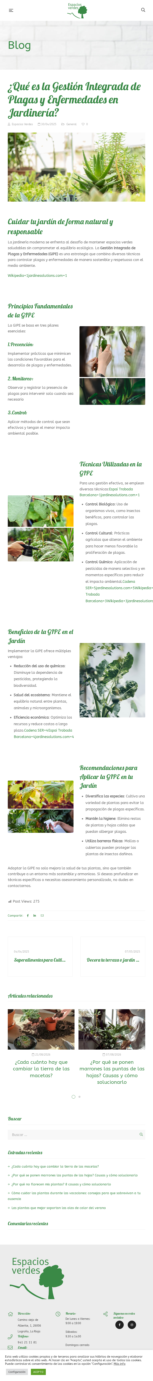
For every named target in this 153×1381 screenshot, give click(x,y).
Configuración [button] (17, 1371)
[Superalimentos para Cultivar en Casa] (40, 957)
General (71, 124)
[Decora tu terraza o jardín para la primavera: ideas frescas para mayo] (112, 957)
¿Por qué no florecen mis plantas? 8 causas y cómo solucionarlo (61, 1184)
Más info (120, 1364)
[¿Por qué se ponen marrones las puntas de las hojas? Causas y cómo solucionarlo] (111, 1029)
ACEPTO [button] (38, 1371)
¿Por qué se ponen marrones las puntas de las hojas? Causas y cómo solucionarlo (75, 1175)
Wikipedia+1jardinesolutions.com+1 (37, 275)
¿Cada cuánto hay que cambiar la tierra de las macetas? (41, 1069)
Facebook (119, 1325)
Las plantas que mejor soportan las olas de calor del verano (59, 1208)
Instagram (132, 1325)
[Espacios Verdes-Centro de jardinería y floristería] (77, 10)
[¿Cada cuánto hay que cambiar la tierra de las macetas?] (41, 1029)
